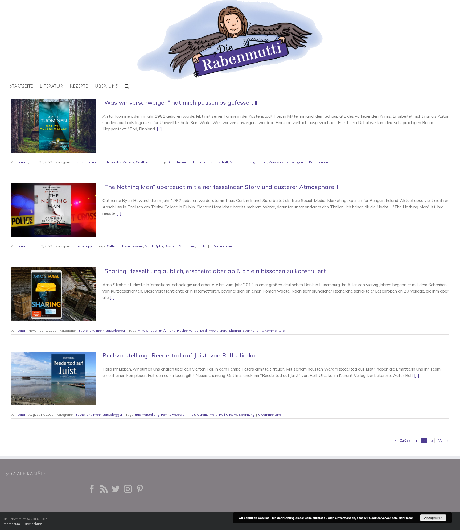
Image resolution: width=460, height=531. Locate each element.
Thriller (262, 162)
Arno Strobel (147, 330)
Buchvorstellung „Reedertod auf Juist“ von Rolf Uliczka (179, 355)
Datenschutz (32, 524)
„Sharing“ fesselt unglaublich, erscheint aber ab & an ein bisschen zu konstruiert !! (216, 271)
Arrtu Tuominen (179, 162)
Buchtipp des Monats (117, 162)
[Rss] (104, 489)
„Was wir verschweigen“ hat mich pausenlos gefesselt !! (179, 102)
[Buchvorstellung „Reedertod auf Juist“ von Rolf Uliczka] (53, 379)
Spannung (247, 162)
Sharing (235, 330)
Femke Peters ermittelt (178, 415)
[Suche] (127, 85)
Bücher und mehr (87, 162)
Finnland (199, 162)
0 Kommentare (317, 162)
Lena (21, 162)
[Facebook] (92, 489)
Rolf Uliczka (228, 415)
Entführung (167, 330)
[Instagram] (128, 489)
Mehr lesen (406, 518)
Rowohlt (171, 246)
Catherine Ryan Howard (125, 246)
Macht (213, 330)
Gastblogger (145, 162)
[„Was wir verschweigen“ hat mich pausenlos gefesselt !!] (53, 126)
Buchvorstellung (147, 415)
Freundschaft (218, 162)
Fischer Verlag (188, 330)
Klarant (202, 415)
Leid (203, 330)
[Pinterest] (140, 489)
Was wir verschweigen (286, 162)
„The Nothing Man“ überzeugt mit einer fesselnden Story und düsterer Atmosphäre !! (220, 187)
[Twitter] (116, 489)
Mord (234, 162)
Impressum (11, 524)
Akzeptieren (433, 517)
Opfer (158, 246)
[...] (159, 128)
